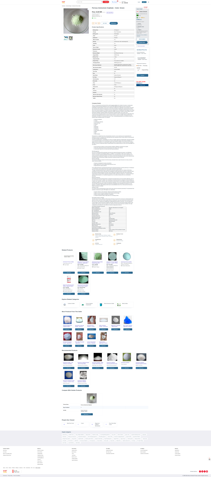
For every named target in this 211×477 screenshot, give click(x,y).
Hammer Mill (110, 436)
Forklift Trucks (71, 434)
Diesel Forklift (128, 436)
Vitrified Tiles (118, 440)
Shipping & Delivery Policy (7, 455)
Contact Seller (142, 42)
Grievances (5, 475)
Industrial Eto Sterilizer (82, 436)
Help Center (5, 450)
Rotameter (144, 434)
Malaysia (17, 467)
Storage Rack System (66, 438)
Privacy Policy (10, 475)
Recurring (145, 65)
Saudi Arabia (28, 467)
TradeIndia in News (40, 455)
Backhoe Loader (95, 434)
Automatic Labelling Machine (119, 436)
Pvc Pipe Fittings (140, 440)
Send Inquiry (113, 23)
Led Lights (64, 440)
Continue (142, 75)
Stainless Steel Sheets (89, 438)
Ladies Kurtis (145, 438)
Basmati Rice (88, 434)
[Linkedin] (202, 471)
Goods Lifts (112, 440)
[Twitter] (205, 471)
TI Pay (73, 453)
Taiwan (10, 467)
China (7, 467)
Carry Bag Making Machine (105, 434)
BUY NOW (105, 23)
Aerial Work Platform (136, 436)
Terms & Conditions (16, 475)
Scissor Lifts (127, 434)
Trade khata (73, 455)
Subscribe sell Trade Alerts (144, 453)
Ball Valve (76, 440)
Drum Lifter (114, 434)
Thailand (13, 467)
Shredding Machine (102, 436)
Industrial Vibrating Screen (136, 434)
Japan (4, 467)
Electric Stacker (120, 434)
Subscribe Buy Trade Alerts (110, 453)
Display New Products (109, 450)
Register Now (142, 85)
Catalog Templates (74, 458)
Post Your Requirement (144, 450)
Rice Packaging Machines (92, 436)
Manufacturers (177, 450)
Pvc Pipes (133, 440)
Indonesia (20, 467)
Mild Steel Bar (80, 438)
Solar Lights (106, 440)
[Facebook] (200, 471)
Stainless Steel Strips (98, 438)
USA (31, 467)
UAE (24, 467)
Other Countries (38, 467)
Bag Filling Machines (108, 438)
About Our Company (40, 450)
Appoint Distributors (75, 460)
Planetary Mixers (138, 438)
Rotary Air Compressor (72, 436)
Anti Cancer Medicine (84, 440)
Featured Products (177, 455)
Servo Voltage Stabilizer (80, 434)
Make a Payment (39, 462)
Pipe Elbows (78, 442)
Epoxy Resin (74, 438)
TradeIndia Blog (39, 453)
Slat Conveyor (123, 438)
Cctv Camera (70, 440)
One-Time (139, 65)
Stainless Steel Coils (126, 440)
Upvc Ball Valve (71, 442)
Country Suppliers (177, 453)
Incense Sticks (99, 440)
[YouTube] (207, 471)
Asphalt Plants (116, 438)
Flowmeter (64, 436)
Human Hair (65, 434)
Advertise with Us (74, 450)
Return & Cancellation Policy (7, 453)
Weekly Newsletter (40, 464)
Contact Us (39, 459)
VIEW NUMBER (142, 39)
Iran (34, 467)
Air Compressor (92, 440)
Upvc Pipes (64, 442)
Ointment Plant (130, 438)
